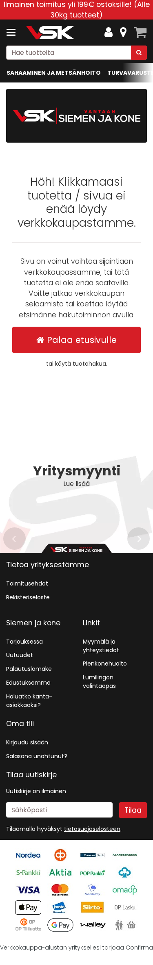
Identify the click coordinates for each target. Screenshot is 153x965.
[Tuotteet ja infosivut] (13, 32)
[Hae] (139, 53)
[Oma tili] (108, 32)
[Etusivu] (50, 32)
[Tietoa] (123, 32)
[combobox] (76, 53)
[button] (92, 829)
